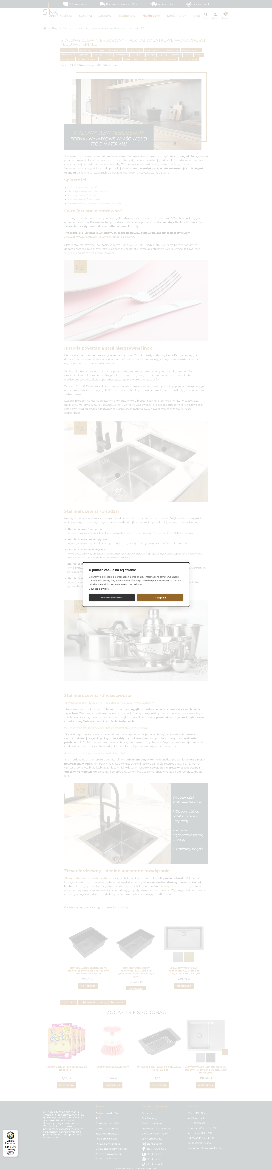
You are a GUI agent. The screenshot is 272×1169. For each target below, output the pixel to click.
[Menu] (16, 1132)
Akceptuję (160, 597)
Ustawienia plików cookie (111, 598)
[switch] (10, 1153)
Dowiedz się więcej (99, 588)
